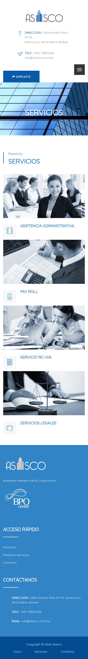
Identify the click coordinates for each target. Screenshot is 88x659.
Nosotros (9, 547)
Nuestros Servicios (16, 555)
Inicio (17, 651)
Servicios (41, 651)
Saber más (44, 180)
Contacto (10, 562)
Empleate (23, 77)
